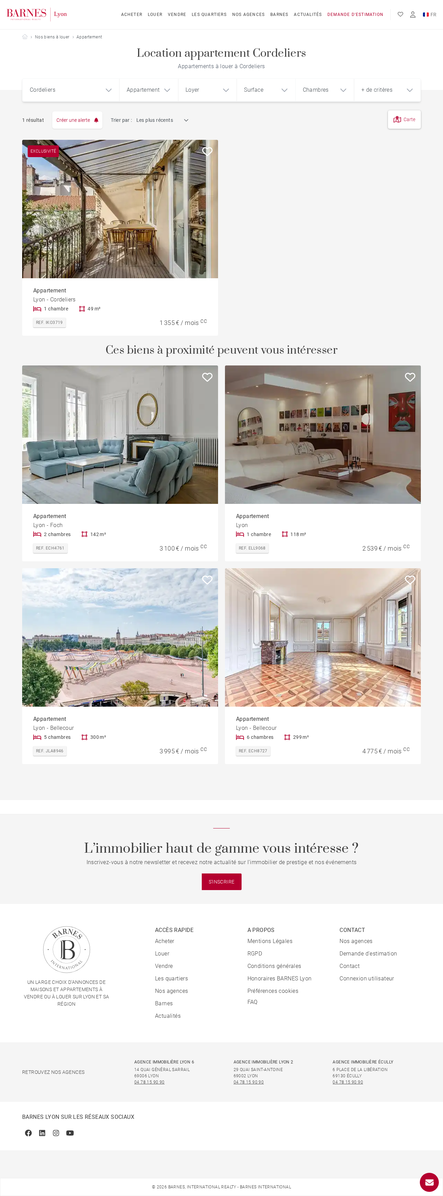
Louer (155, 14)
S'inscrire (222, 882)
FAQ (252, 1002)
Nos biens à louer (52, 37)
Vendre (177, 14)
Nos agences (248, 14)
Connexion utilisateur (367, 978)
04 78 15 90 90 (149, 1082)
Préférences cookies (273, 991)
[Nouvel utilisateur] (413, 14)
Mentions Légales (269, 941)
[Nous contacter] (429, 1182)
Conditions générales (274, 966)
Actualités (308, 14)
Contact (350, 966)
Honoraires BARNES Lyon (279, 978)
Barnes (279, 14)
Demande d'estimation (355, 14)
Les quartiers (209, 14)
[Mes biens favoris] (400, 14)
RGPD (254, 953)
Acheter (131, 14)
